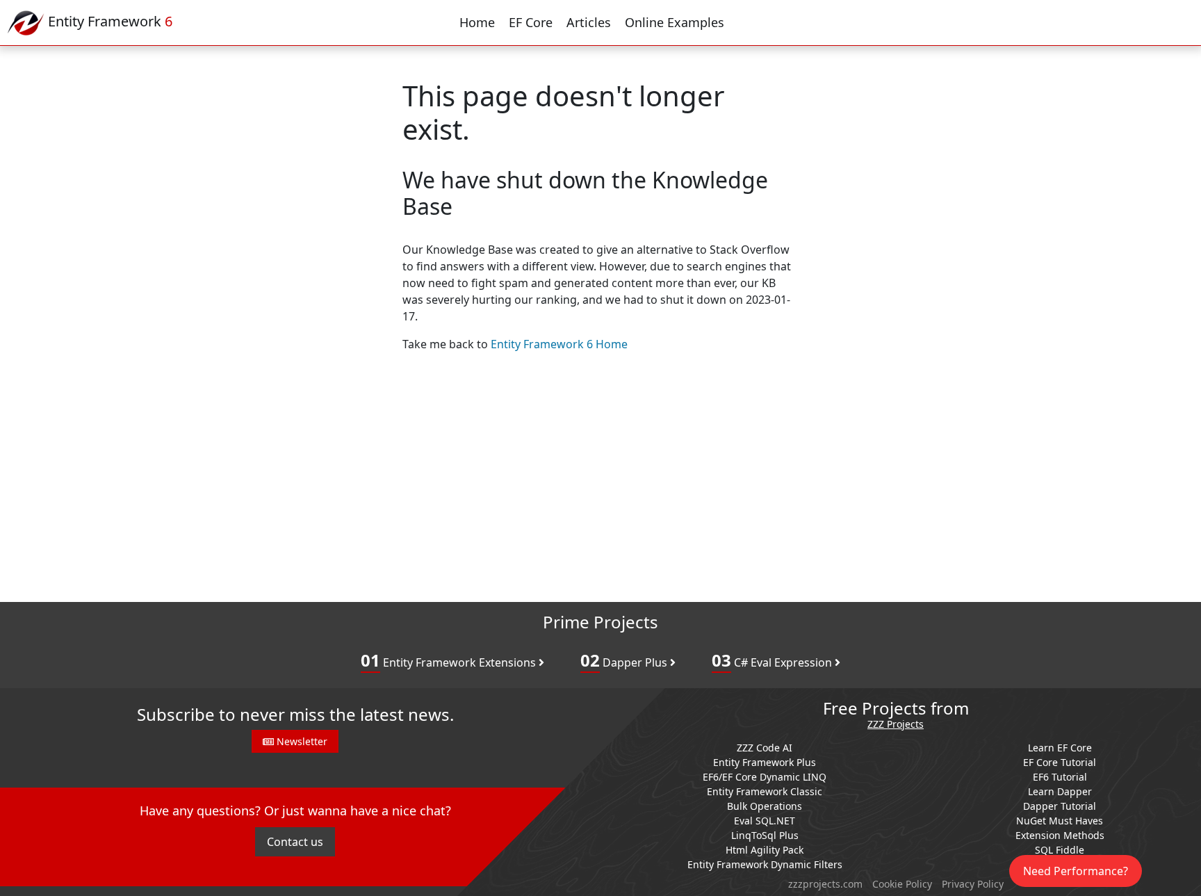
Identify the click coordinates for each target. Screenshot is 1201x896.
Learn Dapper (1060, 791)
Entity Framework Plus (764, 762)
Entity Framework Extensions (450, 660)
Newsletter (300, 741)
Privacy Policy (973, 883)
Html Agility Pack (764, 849)
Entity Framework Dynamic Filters (764, 864)
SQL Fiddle (1059, 849)
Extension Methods (1059, 835)
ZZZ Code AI (764, 747)
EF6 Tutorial (1060, 776)
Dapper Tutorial (1059, 806)
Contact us (295, 841)
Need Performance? (1075, 871)
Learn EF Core (1060, 747)
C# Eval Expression (773, 660)
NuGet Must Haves (1059, 820)
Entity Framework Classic (764, 791)
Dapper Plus (625, 660)
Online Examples (674, 22)
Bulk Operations (764, 806)
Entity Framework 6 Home (559, 344)
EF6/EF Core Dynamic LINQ (764, 776)
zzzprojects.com (825, 883)
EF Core (531, 22)
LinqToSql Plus (765, 835)
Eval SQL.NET (764, 820)
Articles (588, 22)
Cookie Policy (902, 883)
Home (477, 22)
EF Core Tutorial (1059, 762)
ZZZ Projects (895, 725)
